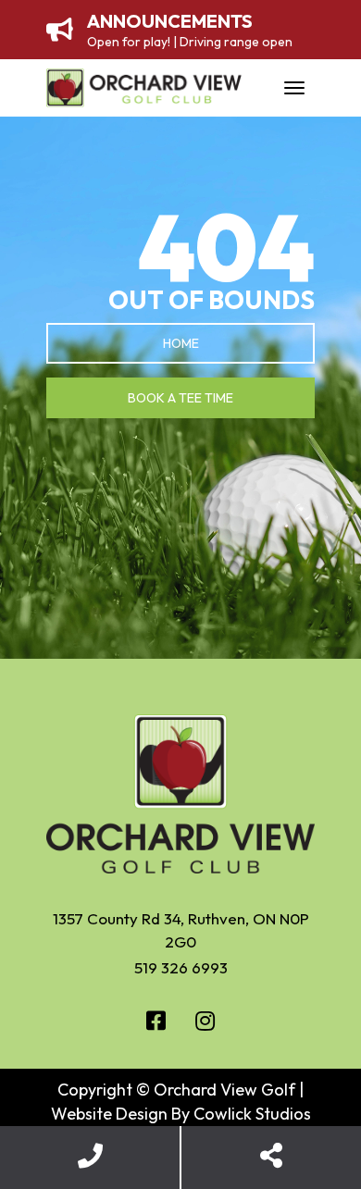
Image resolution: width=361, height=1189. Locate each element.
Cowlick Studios (252, 1113)
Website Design (109, 1113)
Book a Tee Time (180, 398)
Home (181, 343)
